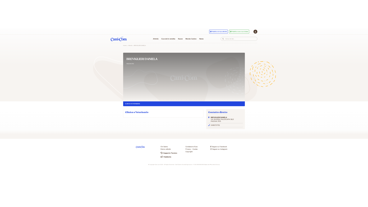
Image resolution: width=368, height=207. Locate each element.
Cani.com (119, 38)
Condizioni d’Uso (191, 147)
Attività (155, 39)
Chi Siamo (164, 147)
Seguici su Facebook (219, 147)
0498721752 (215, 125)
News (201, 39)
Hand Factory (216, 164)
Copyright (189, 152)
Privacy (188, 149)
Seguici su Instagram (219, 149)
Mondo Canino (191, 39)
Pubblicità (167, 157)
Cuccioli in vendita (168, 39)
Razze (180, 39)
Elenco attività (166, 149)
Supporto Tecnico (170, 153)
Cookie (195, 149)
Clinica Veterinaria (132, 103)
